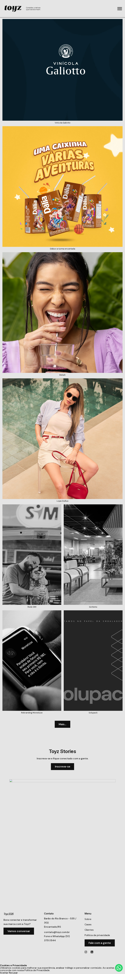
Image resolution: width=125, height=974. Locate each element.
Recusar (13, 973)
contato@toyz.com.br (57, 932)
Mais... (62, 724)
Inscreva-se (62, 766)
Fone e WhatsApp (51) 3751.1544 (57, 938)
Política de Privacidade (37, 970)
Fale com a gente (100, 943)
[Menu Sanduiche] (119, 8)
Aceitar (4, 973)
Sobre (88, 919)
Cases (88, 924)
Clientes (89, 929)
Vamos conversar (18, 931)
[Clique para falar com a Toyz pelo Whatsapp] (119, 968)
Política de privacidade (97, 935)
